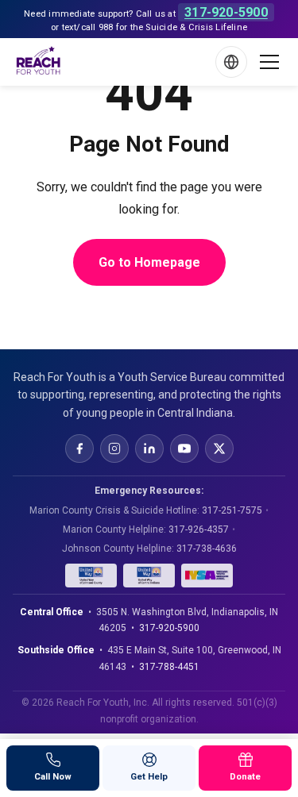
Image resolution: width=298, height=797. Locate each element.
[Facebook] (79, 448)
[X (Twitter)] (219, 448)
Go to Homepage (149, 262)
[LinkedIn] (149, 448)
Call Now (53, 777)
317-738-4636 (206, 548)
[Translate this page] (231, 62)
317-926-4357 (198, 529)
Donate (245, 777)
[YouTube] (184, 448)
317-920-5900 (226, 12)
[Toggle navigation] (269, 62)
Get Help (149, 777)
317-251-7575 (232, 510)
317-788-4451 (169, 666)
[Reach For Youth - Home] (39, 62)
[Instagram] (114, 448)
